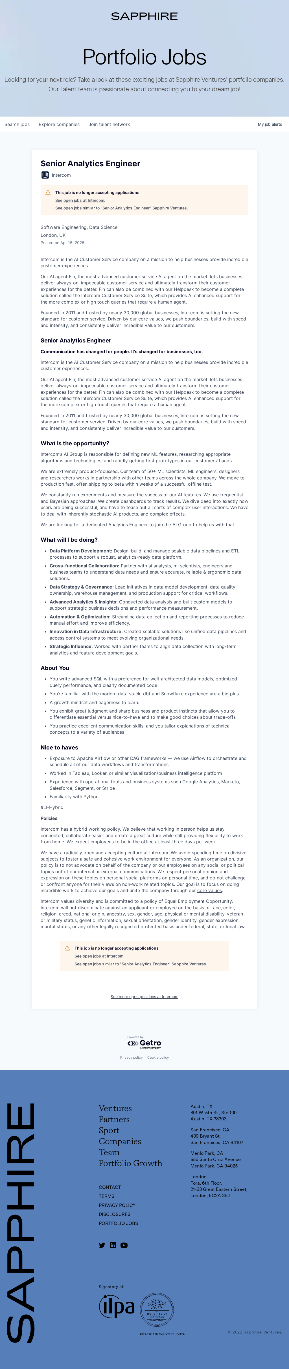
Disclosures (114, 1214)
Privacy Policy (117, 1205)
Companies (120, 1142)
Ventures (115, 1109)
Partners (114, 1120)
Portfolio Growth (130, 1164)
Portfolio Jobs (118, 1223)
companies (59, 124)
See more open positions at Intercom (144, 996)
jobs (17, 124)
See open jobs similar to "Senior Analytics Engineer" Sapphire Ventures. (121, 207)
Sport (109, 1131)
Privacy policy (131, 1057)
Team (109, 1153)
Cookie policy (158, 1057)
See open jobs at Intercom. (80, 200)
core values (209, 890)
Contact (110, 1187)
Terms (106, 1196)
